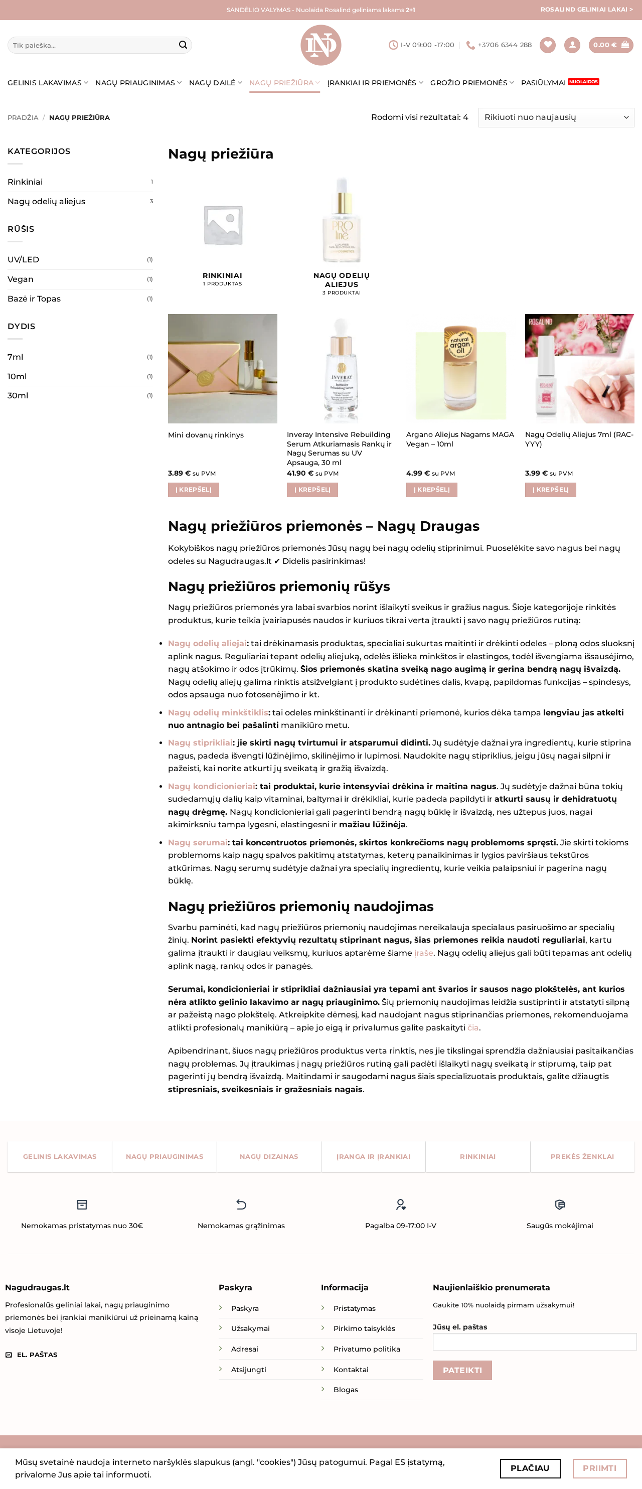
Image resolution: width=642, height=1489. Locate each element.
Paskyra (245, 1308)
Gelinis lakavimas (45, 82)
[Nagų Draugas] (321, 45)
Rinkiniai (25, 182)
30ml (18, 395)
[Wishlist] (548, 45)
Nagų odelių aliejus (46, 201)
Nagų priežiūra (281, 82)
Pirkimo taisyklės (364, 1328)
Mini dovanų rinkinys (206, 434)
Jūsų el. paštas (460, 1326)
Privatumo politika (367, 1349)
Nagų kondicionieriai (211, 786)
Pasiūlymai (543, 82)
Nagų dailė (212, 82)
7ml (15, 357)
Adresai (244, 1349)
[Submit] (183, 45)
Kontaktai (351, 1369)
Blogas (346, 1389)
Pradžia (23, 117)
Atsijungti (248, 1369)
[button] (572, 45)
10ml (17, 376)
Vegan (21, 279)
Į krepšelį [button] (194, 489)
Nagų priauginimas (135, 82)
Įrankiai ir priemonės (372, 82)
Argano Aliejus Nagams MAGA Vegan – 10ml (460, 439)
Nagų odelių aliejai (207, 643)
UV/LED (23, 259)
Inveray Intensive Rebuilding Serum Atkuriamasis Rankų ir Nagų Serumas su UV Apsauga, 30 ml (339, 448)
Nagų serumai (198, 842)
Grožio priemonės (469, 82)
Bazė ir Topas (34, 299)
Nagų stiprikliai (200, 743)
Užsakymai (250, 1328)
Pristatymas (355, 1308)
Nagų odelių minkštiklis (218, 712)
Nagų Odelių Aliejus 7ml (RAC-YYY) (579, 439)
